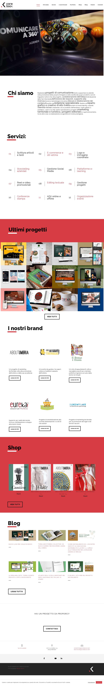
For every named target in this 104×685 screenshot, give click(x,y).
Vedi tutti (52, 317)
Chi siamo (46, 4)
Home (38, 4)
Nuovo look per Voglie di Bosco (20, 544)
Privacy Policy (20, 668)
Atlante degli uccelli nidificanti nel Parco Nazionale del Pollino (39, 279)
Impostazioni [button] (91, 682)
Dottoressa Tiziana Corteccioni (13, 280)
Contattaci (52, 629)
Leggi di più (15, 378)
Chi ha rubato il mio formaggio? (13, 257)
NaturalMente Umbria (39, 257)
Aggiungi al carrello (19, 487)
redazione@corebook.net (82, 649)
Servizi (54, 4)
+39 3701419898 (22, 648)
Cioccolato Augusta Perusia (13, 303)
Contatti (100, 4)
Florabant (39, 303)
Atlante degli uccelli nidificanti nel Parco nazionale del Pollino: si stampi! (51, 577)
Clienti (93, 4)
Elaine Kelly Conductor (90, 280)
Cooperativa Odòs (65, 280)
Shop (80, 4)
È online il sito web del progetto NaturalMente (80, 576)
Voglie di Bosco (64, 257)
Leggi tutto (17, 591)
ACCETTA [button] (99, 682)
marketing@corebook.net (82, 648)
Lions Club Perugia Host (91, 303)
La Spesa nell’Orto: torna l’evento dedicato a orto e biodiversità (21, 576)
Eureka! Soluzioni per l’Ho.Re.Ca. (65, 303)
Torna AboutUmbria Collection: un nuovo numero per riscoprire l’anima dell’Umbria (51, 546)
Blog (86, 4)
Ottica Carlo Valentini (90, 257)
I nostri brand (63, 4)
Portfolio (73, 4)
